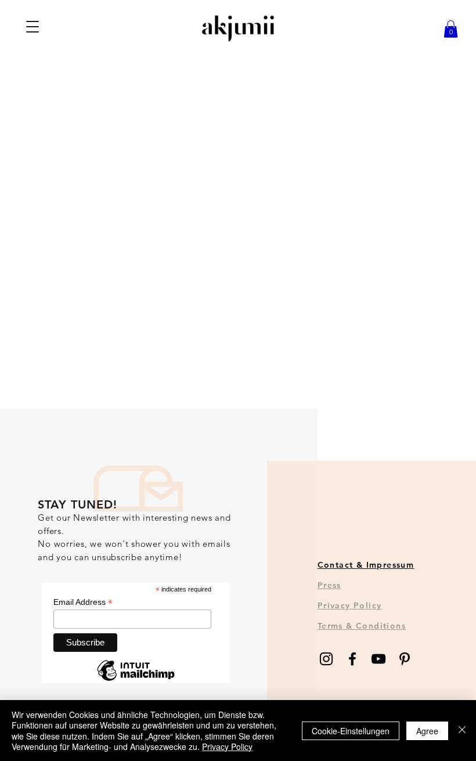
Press (329, 585)
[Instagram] (326, 659)
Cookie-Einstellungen (351, 731)
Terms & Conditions (362, 626)
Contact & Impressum (366, 565)
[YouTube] (378, 659)
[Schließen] (462, 730)
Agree (427, 731)
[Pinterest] (404, 659)
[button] (33, 26)
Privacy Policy (350, 605)
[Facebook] (352, 659)
